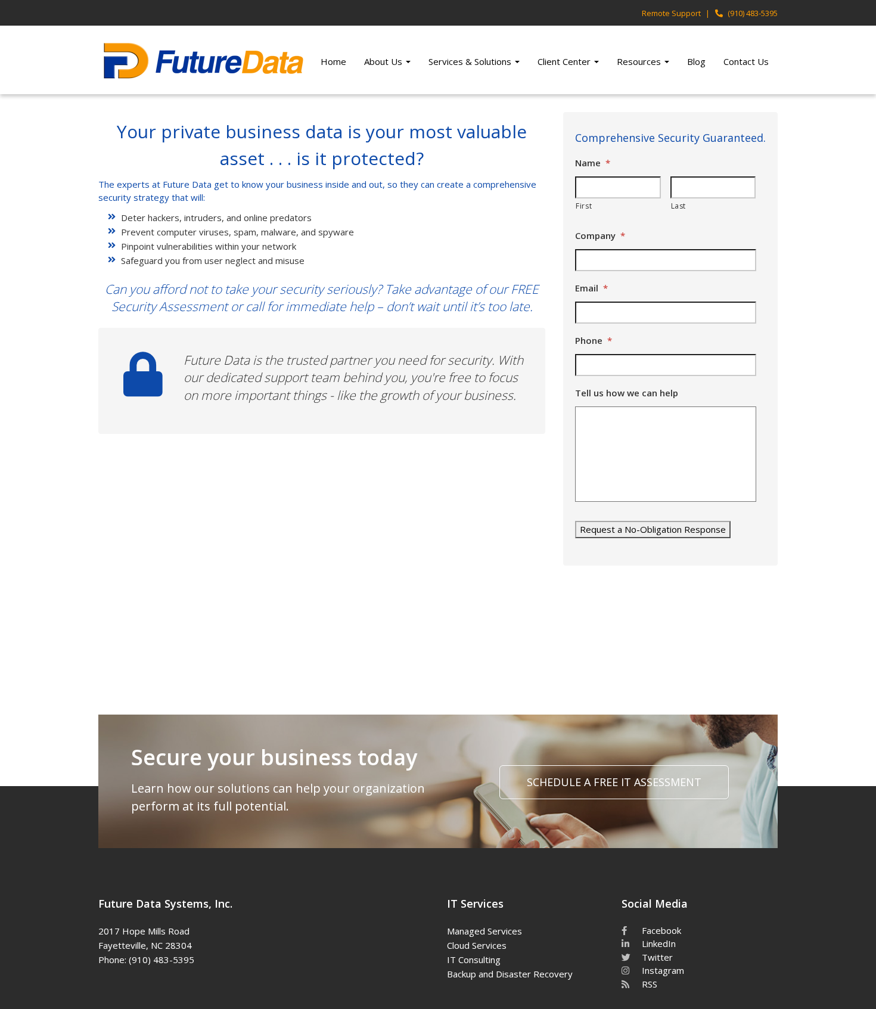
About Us (384, 61)
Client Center (565, 61)
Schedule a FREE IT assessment (614, 782)
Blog (696, 61)
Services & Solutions (471, 61)
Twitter (656, 957)
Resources (640, 61)
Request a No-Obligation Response (653, 529)
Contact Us (746, 61)
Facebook (660, 930)
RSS (648, 984)
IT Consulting (474, 959)
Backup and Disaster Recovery (510, 974)
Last (678, 206)
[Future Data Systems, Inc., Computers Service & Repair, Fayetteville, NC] (297, 929)
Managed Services (484, 931)
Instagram (661, 970)
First (584, 206)
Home (333, 61)
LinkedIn (657, 943)
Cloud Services (477, 945)
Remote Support (671, 13)
